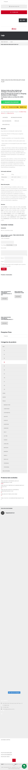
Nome (2, 258)
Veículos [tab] (17, 121)
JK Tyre (5, 436)
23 (4, 389)
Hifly (5, 432)
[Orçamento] (11, 102)
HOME (4, 393)
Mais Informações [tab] (6, 121)
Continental (7, 412)
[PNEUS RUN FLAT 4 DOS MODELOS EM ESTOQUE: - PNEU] (14, 554)
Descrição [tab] (5, 117)
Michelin (6, 447)
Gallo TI (2, 764)
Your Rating (3, 245)
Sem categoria (6, 471)
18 (4, 370)
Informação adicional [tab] (16, 117)
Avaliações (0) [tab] (5, 124)
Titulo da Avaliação (5, 238)
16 (19, 111)
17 (4, 366)
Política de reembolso (6, 754)
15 (4, 358)
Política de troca (5, 756)
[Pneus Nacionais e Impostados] (14, 685)
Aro (3, 346)
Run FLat (3, 113)
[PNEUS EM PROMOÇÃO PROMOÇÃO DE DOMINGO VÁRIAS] (14, 521)
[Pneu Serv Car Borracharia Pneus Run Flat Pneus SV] (14, 641)
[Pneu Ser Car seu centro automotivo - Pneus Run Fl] (14, 620)
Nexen (4, 397)
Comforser (6, 408)
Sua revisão (3, 248)
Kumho (5, 439)
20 (4, 377)
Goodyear (6, 424)
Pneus (25, 111)
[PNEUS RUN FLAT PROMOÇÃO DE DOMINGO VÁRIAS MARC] (14, 543)
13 (4, 350)
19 (4, 373)
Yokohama (6, 467)
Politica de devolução (6, 752)
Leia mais (4, 298)
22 (4, 385)
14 (4, 354)
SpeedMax (6, 463)
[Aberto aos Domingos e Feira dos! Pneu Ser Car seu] (14, 598)
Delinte (21, 111)
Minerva (6, 451)
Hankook (6, 428)
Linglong (6, 443)
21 (4, 381)
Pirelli (5, 455)
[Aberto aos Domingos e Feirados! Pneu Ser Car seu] (14, 587)
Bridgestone (7, 404)
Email (2, 261)
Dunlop (6, 420)
